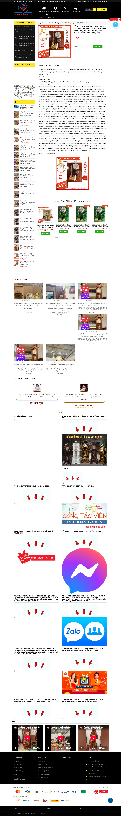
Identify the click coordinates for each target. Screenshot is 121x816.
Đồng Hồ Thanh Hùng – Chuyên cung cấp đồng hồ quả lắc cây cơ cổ (27, 147)
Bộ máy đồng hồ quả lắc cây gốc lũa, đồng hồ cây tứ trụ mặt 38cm (27, 139)
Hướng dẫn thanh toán (43, 774)
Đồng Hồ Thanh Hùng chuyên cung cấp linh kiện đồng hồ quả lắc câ (27, 202)
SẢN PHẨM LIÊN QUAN (72, 201)
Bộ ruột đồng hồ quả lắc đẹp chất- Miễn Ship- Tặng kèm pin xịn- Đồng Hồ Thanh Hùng (66, 23)
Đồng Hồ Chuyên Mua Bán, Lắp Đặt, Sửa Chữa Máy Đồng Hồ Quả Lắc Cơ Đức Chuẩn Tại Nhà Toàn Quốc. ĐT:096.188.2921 (28, 306)
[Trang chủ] (24, 9)
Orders (49, 808)
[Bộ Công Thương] (101, 791)
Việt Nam (67, 237)
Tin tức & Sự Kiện (18, 767)
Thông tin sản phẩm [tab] (45, 65)
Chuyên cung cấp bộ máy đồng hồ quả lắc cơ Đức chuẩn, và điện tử (27, 107)
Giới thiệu (84, 1)
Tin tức (89, 1)
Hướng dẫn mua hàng (43, 777)
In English (104, 1)
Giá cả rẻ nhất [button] (65, 11)
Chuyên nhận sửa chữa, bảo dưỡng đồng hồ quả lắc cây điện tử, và (27, 130)
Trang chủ (78, 1)
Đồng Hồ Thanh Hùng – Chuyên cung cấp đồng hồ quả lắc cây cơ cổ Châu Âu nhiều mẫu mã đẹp (92, 304)
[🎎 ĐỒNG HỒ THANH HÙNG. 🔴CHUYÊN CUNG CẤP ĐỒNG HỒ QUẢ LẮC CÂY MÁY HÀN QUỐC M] (16, 247)
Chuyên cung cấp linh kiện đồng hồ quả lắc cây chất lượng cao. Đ (27, 175)
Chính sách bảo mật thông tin (45, 767)
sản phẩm (103, 9)
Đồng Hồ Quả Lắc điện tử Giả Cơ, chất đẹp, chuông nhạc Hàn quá (27, 262)
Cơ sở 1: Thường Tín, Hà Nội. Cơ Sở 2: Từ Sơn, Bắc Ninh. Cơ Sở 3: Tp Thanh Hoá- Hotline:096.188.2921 (40, 1)
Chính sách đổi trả (42, 764)
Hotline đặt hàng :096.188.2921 (47, 17)
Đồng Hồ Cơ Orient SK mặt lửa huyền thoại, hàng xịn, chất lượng (27, 122)
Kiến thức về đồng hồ (19, 771)
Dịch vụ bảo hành (96, 1)
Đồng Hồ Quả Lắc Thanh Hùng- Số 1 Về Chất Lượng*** (23, 77)
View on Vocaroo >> (19, 68)
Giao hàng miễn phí (44, 11)
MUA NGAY (45, 233)
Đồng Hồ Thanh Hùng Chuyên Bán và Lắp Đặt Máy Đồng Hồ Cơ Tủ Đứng (27, 211)
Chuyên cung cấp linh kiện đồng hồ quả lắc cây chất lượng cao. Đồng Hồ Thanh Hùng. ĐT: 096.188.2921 (60, 366)
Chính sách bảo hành (43, 761)
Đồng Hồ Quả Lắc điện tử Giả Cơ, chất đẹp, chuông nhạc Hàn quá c (27, 255)
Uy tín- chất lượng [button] (75, 11)
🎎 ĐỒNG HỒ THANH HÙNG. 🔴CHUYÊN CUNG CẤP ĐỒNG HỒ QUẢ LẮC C (27, 246)
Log (16, 808)
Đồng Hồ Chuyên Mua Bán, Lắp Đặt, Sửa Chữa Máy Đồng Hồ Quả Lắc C (27, 113)
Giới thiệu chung (18, 764)
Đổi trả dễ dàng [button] (55, 11)
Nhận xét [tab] (56, 65)
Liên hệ (15, 774)
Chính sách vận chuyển (43, 771)
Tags (79, 808)
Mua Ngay (97, 46)
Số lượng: (76, 46)
